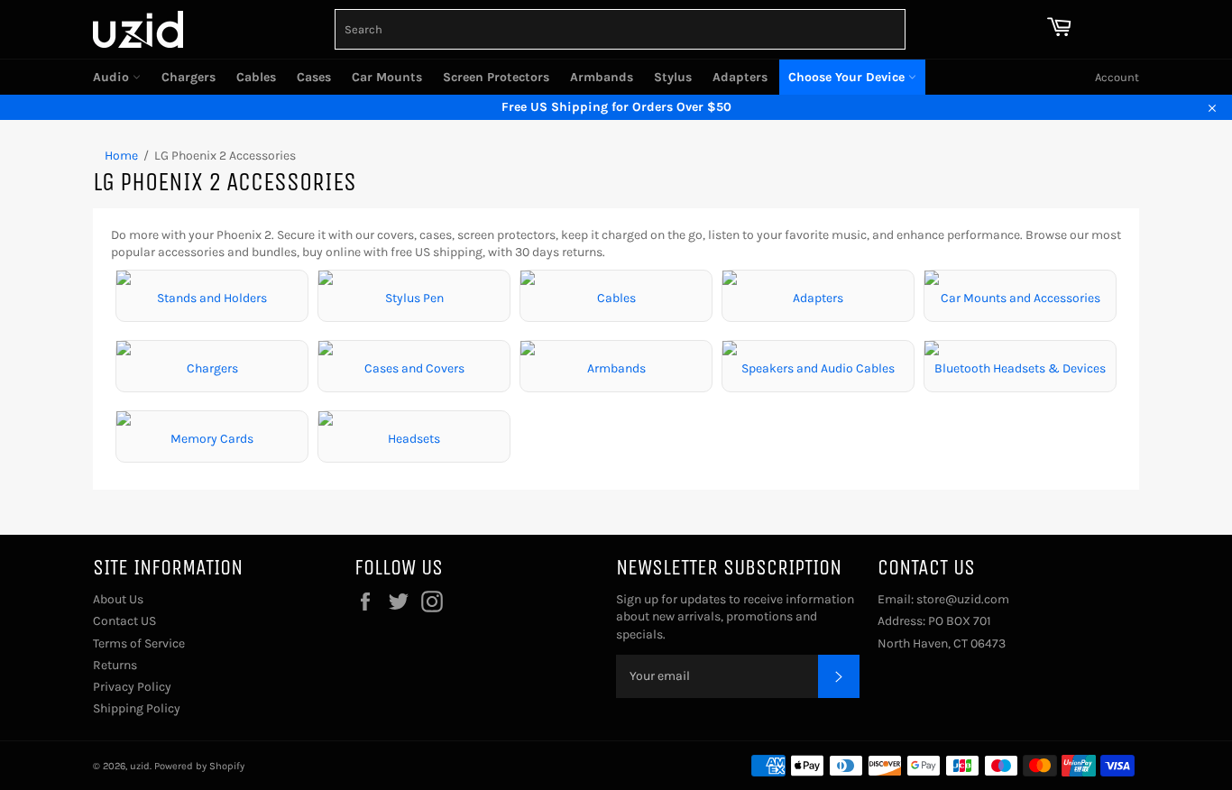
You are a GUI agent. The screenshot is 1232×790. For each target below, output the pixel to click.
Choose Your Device (848, 77)
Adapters (740, 77)
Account (1117, 77)
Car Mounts (387, 77)
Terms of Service (139, 643)
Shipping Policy (136, 708)
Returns (115, 665)
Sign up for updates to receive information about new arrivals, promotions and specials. (735, 617)
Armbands (601, 77)
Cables (256, 77)
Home (121, 155)
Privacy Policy (132, 686)
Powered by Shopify (199, 766)
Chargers (188, 77)
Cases (314, 77)
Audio (113, 77)
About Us (118, 599)
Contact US (124, 621)
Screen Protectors (496, 77)
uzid (140, 766)
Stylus (673, 77)
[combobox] (620, 29)
